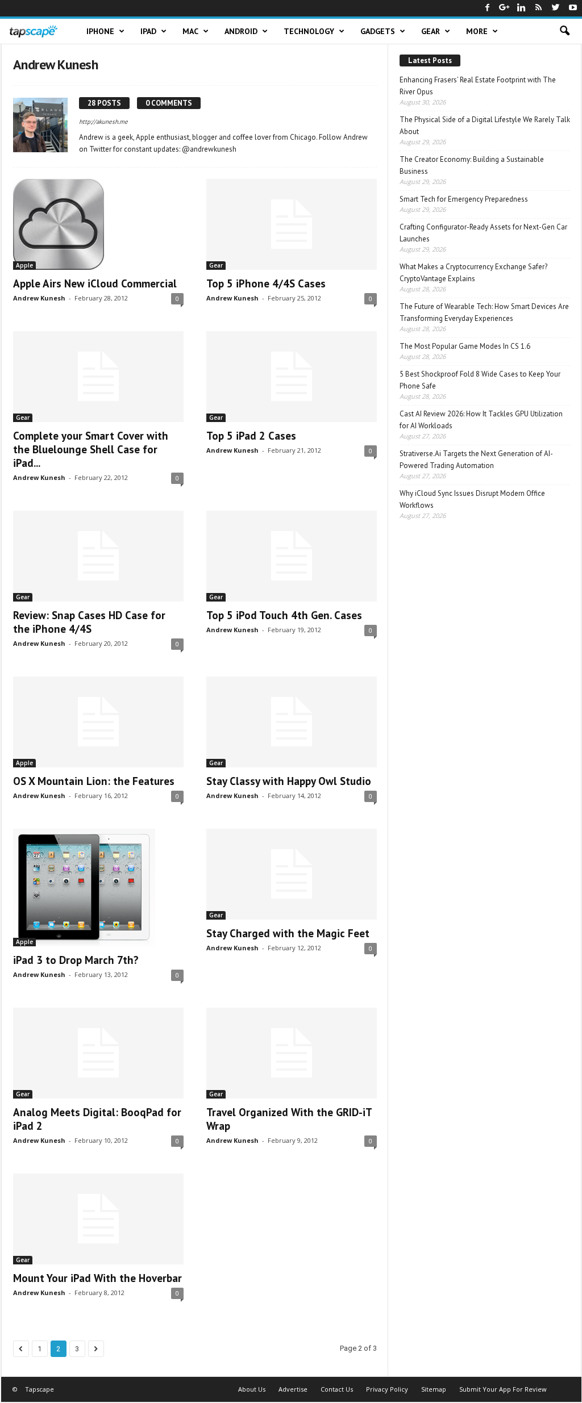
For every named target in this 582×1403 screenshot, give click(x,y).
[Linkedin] (522, 8)
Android (241, 31)
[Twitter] (556, 8)
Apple (24, 265)
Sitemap (433, 1389)
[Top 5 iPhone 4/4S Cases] (291, 224)
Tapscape (39, 1389)
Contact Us (337, 1389)
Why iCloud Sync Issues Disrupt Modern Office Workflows (472, 499)
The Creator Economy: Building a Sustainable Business (472, 165)
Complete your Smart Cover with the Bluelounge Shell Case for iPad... (90, 449)
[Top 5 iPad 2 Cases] (291, 376)
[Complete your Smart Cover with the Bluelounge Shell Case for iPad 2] (98, 376)
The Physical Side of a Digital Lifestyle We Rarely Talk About (485, 125)
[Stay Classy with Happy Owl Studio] (291, 722)
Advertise (292, 1389)
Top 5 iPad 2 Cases (251, 435)
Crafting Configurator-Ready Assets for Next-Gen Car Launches (483, 233)
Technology (309, 31)
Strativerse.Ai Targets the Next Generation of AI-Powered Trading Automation (476, 459)
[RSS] (539, 8)
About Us (251, 1389)
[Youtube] (573, 8)
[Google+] (505, 8)
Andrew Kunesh (39, 298)
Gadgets (377, 31)
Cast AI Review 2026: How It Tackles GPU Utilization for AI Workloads (481, 420)
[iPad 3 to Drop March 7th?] (98, 887)
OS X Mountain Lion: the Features (93, 781)
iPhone (100, 31)
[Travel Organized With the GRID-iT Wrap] (291, 1053)
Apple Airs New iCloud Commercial (95, 283)
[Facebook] (487, 8)
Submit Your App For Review (503, 1389)
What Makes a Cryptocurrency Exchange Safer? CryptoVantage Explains (473, 272)
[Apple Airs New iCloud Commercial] (98, 224)
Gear (430, 31)
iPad (148, 31)
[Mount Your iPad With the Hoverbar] (98, 1219)
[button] (564, 31)
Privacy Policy (387, 1389)
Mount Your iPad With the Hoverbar (97, 1278)
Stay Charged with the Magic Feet (287, 933)
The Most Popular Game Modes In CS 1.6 (465, 346)
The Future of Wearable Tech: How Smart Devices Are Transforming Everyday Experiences (484, 312)
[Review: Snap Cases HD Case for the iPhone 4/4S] (98, 556)
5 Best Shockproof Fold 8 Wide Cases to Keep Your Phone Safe (480, 380)
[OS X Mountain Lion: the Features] (98, 722)
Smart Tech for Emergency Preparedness (464, 199)
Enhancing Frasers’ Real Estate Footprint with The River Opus (478, 86)
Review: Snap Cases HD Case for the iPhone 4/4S (89, 622)
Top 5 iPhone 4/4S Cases (266, 283)
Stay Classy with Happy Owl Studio (288, 781)
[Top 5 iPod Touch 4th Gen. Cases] (291, 556)
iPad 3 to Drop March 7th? (76, 960)
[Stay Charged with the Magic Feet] (291, 874)
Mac (190, 31)
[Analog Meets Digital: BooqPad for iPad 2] (98, 1053)
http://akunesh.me (103, 122)
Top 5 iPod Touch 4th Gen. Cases (284, 615)
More (477, 31)
